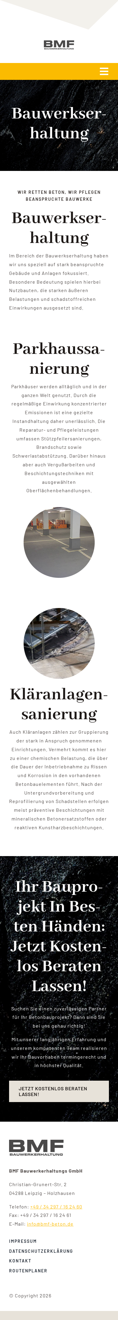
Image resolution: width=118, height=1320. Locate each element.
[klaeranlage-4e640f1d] (36, 1142)
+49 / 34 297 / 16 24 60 (56, 1206)
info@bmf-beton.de (50, 1224)
